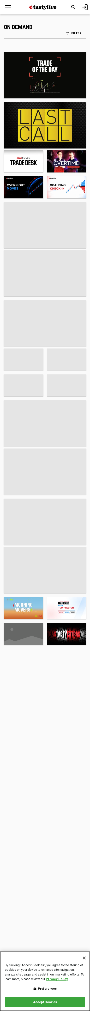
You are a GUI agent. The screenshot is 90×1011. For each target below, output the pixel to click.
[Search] (73, 7)
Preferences (47, 988)
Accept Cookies (45, 1002)
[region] (45, 981)
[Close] (84, 958)
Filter (76, 33)
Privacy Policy (57, 979)
